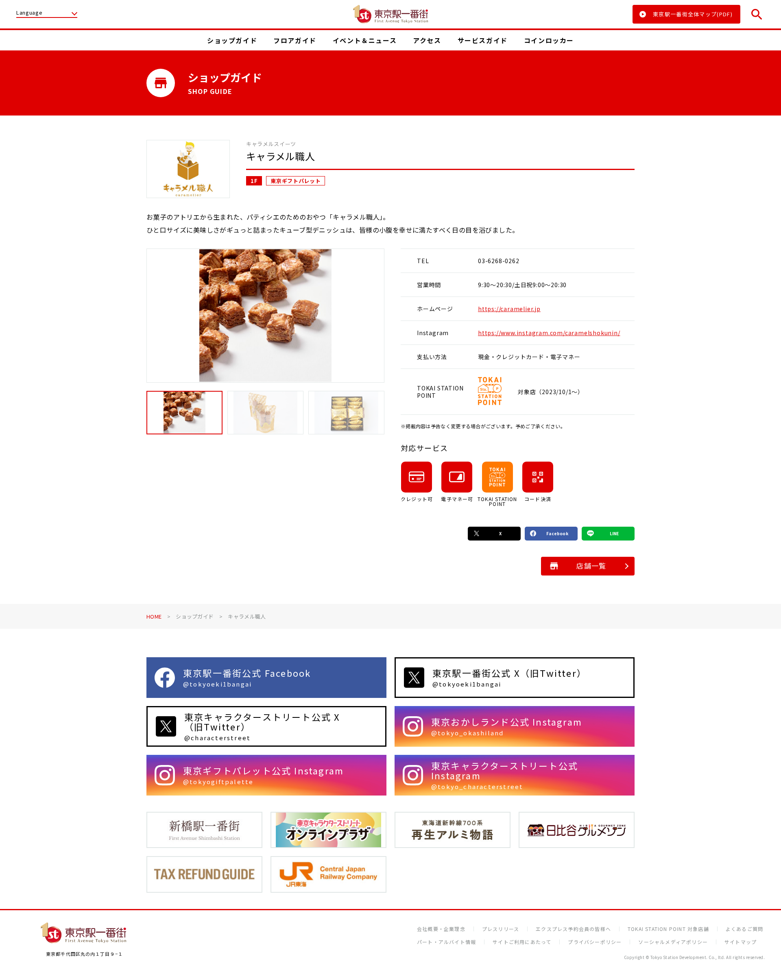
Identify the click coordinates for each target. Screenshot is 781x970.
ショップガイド (195, 616)
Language (29, 13)
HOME (153, 616)
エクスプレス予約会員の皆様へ (573, 928)
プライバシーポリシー (595, 941)
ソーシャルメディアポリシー (673, 941)
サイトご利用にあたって (522, 941)
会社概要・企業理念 (441, 928)
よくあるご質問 (744, 928)
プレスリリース (500, 928)
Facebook (557, 533)
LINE (614, 533)
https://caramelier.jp (509, 309)
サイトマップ (740, 941)
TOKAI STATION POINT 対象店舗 (668, 928)
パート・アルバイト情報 (446, 941)
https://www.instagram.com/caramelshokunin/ (549, 333)
